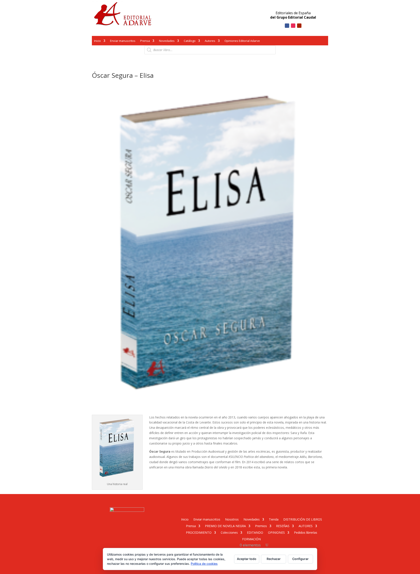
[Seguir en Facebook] (287, 25)
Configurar (300, 559)
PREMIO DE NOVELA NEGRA (225, 526)
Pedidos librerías (305, 532)
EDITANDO (255, 532)
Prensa (145, 41)
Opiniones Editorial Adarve (242, 41)
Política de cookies (204, 563)
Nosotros (232, 519)
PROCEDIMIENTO (199, 532)
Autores (210, 41)
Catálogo (190, 41)
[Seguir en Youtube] (299, 25)
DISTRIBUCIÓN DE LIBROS (302, 519)
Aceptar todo (246, 559)
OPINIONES (276, 532)
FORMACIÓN (251, 539)
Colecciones (229, 532)
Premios (261, 526)
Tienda (273, 519)
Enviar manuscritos (122, 41)
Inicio (97, 41)
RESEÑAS (282, 526)
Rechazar (274, 559)
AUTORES (306, 526)
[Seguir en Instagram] (293, 25)
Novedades (167, 41)
